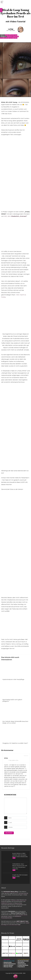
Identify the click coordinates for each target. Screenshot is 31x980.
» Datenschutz (21, 963)
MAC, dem (15, 216)
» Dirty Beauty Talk (8, 961)
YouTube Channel (23, 893)
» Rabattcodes (7, 962)
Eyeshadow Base (11, 36)
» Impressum (21, 966)
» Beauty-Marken (8, 965)
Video (15, 37)
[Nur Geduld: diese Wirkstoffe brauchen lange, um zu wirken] (15, 713)
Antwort (26, 755)
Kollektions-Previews (6, 903)
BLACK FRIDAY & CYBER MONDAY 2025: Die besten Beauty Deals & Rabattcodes (20, 855)
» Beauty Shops (7, 966)
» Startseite (6, 959)
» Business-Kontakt (23, 961)
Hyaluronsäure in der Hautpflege (13, 679)
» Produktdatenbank (9, 963)
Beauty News (18, 903)
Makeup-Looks (15, 899)
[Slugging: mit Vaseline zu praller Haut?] (15, 735)
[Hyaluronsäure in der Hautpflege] (15, 671)
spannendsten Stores (21, 914)
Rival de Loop (13, 35)
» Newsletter (21, 962)
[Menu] (2, 2)
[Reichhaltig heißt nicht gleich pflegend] (15, 691)
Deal (14, 857)
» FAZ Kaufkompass (23, 959)
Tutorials (11, 37)
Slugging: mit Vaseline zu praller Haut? (15, 743)
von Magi (10, 29)
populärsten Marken (6, 916)
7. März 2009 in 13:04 (13, 760)
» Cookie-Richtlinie (22, 965)
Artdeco (7, 35)
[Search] (28, 2)
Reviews (6, 37)
